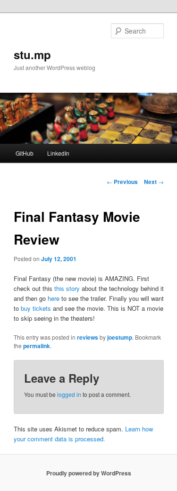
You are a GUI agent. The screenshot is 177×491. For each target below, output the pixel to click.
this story (67, 288)
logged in (69, 394)
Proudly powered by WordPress (88, 473)
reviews (87, 337)
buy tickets (36, 308)
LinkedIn (58, 153)
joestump (119, 337)
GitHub (25, 153)
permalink (36, 346)
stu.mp (32, 54)
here (53, 298)
